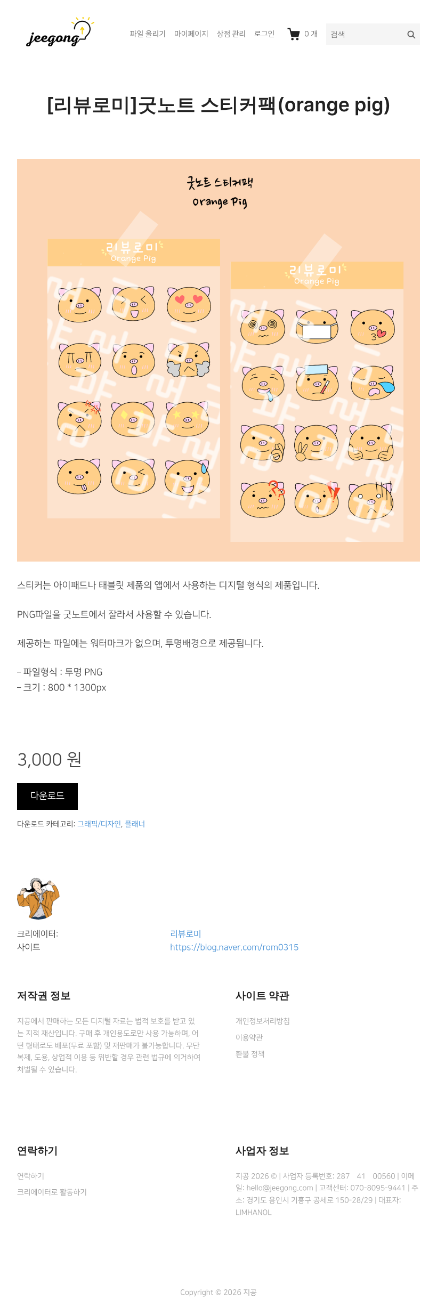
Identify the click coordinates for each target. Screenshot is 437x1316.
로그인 (264, 34)
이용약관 (249, 1038)
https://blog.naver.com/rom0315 (234, 948)
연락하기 (30, 1176)
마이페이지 (191, 34)
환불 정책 (250, 1054)
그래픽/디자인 (99, 824)
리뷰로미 (185, 934)
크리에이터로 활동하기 (52, 1192)
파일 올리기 (148, 34)
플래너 (135, 824)
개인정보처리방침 (263, 1021)
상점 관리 (231, 34)
